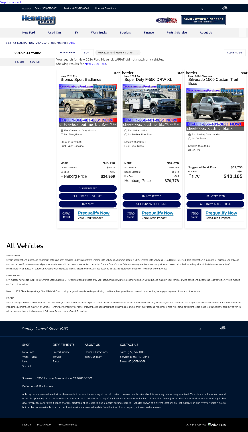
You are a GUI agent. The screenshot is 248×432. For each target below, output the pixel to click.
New (31, 42)
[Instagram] (210, 9)
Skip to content (10, 2)
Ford (52, 42)
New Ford (28, 32)
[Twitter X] (202, 9)
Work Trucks (99, 32)
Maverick (61, 42)
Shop (26, 345)
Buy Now (87, 204)
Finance (149, 32)
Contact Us (129, 345)
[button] (137, 52)
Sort (87, 52)
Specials (125, 32)
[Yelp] (217, 9)
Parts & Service (177, 32)
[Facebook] (195, 9)
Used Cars (55, 32)
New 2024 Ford (95, 64)
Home (8, 42)
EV (76, 32)
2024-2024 (42, 42)
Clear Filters (235, 52)
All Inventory (20, 42)
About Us (206, 32)
